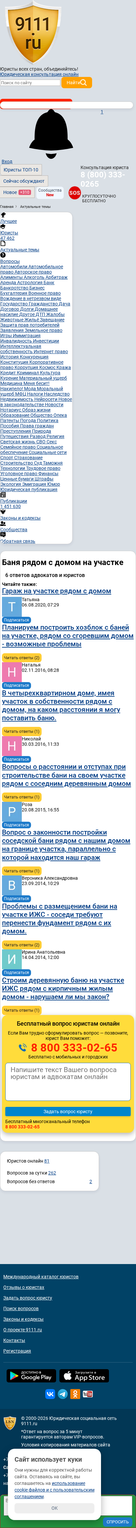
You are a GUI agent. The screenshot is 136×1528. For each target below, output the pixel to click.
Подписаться (16, 620)
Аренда (8, 282)
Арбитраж (57, 277)
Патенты (10, 420)
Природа (41, 431)
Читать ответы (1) (22, 731)
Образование (15, 415)
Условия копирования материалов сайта (65, 1444)
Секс (52, 441)
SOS (74, 192)
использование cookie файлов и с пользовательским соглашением (54, 1490)
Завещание (52, 319)
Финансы (48, 473)
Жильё (32, 319)
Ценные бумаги (17, 478)
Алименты (12, 277)
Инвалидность (16, 341)
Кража (63, 367)
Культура (50, 372)
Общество (41, 415)
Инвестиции (46, 341)
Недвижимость (17, 399)
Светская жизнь (18, 441)
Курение (9, 378)
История (10, 356)
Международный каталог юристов (41, 1276)
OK (54, 1508)
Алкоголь (35, 277)
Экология (11, 484)
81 (47, 1161)
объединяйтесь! (61, 69)
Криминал (28, 372)
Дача (64, 303)
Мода (30, 388)
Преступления (16, 431)
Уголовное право (19, 473)
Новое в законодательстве (36, 402)
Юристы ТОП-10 (21, 169)
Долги (27, 309)
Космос (47, 367)
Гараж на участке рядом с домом (56, 591)
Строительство (17, 463)
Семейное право (18, 447)
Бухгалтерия (14, 293)
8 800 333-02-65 (73, 1047)
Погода (28, 420)
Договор (10, 309)
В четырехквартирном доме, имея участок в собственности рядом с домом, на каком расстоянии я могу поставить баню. (61, 705)
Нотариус (11, 410)
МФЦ (21, 394)
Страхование (28, 457)
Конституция (14, 362)
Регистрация (17, 1351)
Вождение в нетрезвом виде (30, 298)
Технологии (13, 468)
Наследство (57, 394)
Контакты (14, 1340)
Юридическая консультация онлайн (39, 74)
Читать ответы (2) (22, 657)
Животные (12, 319)
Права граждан (37, 425)
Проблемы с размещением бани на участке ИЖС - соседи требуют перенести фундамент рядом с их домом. (59, 918)
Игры (6, 335)
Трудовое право (43, 468)
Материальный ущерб (43, 378)
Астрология (30, 282)
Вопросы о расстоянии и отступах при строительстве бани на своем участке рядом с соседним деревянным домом (66, 775)
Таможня (53, 463)
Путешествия (15, 436)
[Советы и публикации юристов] (33, 32)
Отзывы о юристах (23, 1287)
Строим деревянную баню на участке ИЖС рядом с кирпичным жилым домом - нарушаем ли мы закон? (63, 988)
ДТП (41, 314)
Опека (60, 415)
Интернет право (51, 351)
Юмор (53, 484)
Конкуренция (34, 356)
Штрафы (44, 478)
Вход (7, 161)
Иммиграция (27, 335)
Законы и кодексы (23, 1319)
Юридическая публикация (28, 489)
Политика (47, 420)
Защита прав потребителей (29, 325)
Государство (14, 303)
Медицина (11, 383)
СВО (41, 441)
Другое (27, 314)
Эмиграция (34, 484)
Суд (38, 463)
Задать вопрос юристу (27, 1298)
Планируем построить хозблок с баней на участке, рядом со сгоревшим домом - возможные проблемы (68, 635)
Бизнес (37, 287)
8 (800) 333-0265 (103, 179)
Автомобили (14, 266)
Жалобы (55, 314)
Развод (38, 436)
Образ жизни (36, 410)
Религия (55, 436)
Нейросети (46, 399)
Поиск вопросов (21, 1308)
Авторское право (33, 272)
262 (52, 1173)
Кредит (8, 372)
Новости (54, 404)
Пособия (10, 425)
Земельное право (43, 330)
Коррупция (27, 367)
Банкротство (14, 287)
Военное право (44, 293)
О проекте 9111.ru (22, 1329)
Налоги (35, 394)
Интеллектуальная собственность (20, 349)
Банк (49, 282)
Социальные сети (48, 452)
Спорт (7, 457)
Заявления (12, 330)
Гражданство (44, 303)
